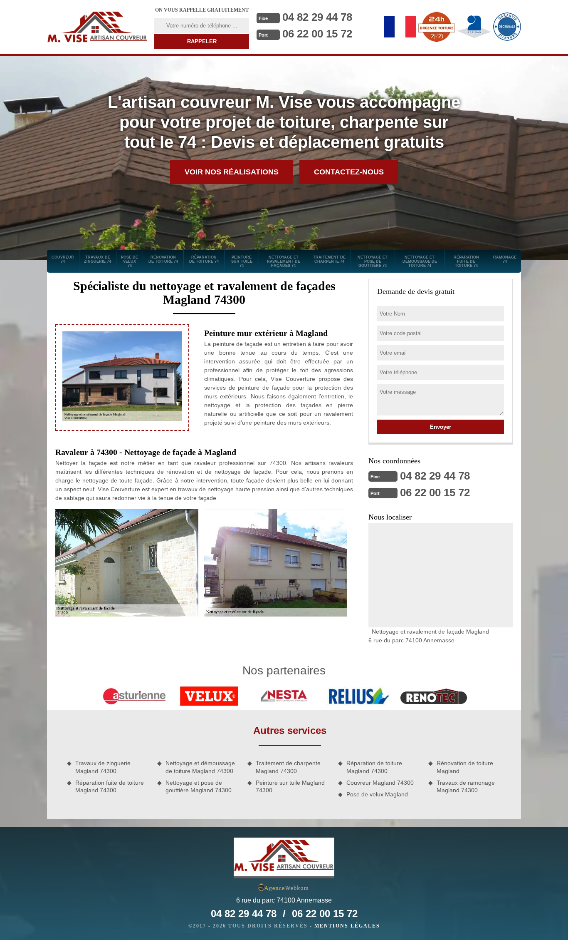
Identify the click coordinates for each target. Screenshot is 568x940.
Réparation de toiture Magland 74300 (374, 767)
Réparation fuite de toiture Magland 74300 (109, 786)
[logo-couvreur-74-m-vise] (97, 27)
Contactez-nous (349, 172)
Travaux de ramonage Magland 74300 (466, 786)
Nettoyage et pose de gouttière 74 (373, 261)
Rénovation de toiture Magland (465, 767)
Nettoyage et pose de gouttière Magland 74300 (198, 786)
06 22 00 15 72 (317, 33)
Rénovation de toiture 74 (163, 259)
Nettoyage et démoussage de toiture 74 (420, 261)
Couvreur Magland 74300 (380, 782)
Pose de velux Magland (377, 794)
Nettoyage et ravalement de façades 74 (283, 261)
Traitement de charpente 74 (329, 259)
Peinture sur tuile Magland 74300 (290, 786)
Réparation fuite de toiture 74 (466, 261)
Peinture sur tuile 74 (241, 261)
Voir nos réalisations (232, 172)
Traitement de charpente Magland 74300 (288, 767)
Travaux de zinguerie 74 (97, 259)
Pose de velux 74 (129, 261)
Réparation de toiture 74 (204, 259)
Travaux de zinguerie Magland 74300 (103, 767)
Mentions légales (347, 926)
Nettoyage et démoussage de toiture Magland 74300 (200, 767)
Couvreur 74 (63, 259)
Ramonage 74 (504, 259)
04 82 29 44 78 (317, 17)
